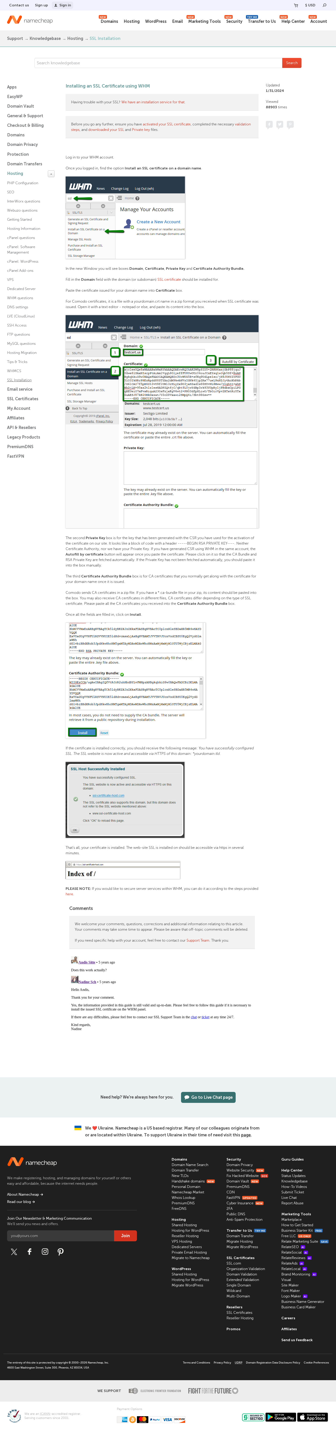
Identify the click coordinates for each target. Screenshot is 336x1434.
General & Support (25, 115)
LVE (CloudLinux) (21, 316)
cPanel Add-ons (20, 271)
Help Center (292, 21)
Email (177, 21)
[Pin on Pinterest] (290, 124)
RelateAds (292, 1263)
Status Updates (293, 1176)
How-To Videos (294, 1187)
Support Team (198, 940)
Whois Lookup (183, 1198)
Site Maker (290, 1285)
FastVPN (15, 456)
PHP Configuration (22, 183)
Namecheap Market (188, 1192)
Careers (288, 1318)
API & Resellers (21, 427)
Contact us (19, 5)
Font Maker (290, 1291)
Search (292, 63)
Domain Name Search (190, 1165)
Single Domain (239, 1285)
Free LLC (295, 1236)
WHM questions (20, 298)
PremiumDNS (20, 446)
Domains (109, 21)
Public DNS (236, 1214)
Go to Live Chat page (212, 1097)
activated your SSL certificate (167, 124)
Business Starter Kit (301, 1231)
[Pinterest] (60, 1252)
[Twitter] (14, 1252)
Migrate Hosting (240, 1241)
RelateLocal (293, 1269)
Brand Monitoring (298, 1274)
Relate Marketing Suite (304, 1241)
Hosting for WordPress (190, 1231)
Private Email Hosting (189, 1252)
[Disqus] (162, 1011)
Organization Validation (246, 1269)
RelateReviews (296, 1258)
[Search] (324, 5)
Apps (12, 87)
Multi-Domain (238, 1296)
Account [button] (318, 21)
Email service (19, 389)
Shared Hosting (184, 1225)
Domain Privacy (240, 1165)
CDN (231, 1192)
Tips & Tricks (17, 362)
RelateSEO (292, 1247)
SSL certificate (169, 280)
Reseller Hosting (185, 1236)
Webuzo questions (22, 210)
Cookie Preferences (316, 1362)
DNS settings (17, 307)
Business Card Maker (298, 1307)
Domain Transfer (185, 1170)
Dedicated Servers (187, 1247)
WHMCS (14, 371)
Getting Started (19, 220)
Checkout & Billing (25, 125)
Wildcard (234, 1291)
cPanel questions (21, 238)
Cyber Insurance (245, 1203)
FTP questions (18, 335)
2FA (230, 1209)
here (69, 894)
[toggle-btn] (51, 173)
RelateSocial (294, 1252)
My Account (18, 408)
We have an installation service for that (152, 102)
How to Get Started (297, 1225)
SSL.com (234, 1263)
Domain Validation (242, 1274)
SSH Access (17, 325)
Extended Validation (243, 1280)
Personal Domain (186, 1187)
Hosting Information (23, 229)
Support (15, 38)
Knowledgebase (45, 38)
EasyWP (15, 96)
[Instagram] (45, 1252)
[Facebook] (29, 1252)
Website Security (245, 1170)
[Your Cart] (296, 5)
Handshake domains (193, 1181)
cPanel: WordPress (22, 262)
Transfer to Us (261, 21)
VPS (10, 280)
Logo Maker (294, 1296)
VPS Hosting (182, 1241)
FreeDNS (179, 1209)
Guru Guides (292, 1159)
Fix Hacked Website (247, 1176)
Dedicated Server (21, 289)
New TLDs (180, 1176)
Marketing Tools (204, 21)
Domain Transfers (24, 163)
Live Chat (289, 1198)
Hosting (132, 21)
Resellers (235, 1307)
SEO (10, 192)
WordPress (156, 21)
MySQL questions (21, 344)
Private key (141, 130)
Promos (233, 1329)
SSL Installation (105, 38)
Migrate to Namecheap (191, 1258)
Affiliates (15, 418)
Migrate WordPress (187, 1285)
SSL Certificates (22, 398)
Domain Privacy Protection (22, 149)
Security (233, 21)
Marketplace (291, 1220)
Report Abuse (292, 1203)
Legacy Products (23, 437)
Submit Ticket (292, 1192)
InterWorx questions (23, 201)
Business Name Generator (302, 1302)
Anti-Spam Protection (244, 1220)
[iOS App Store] (312, 1417)
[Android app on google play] (280, 1417)
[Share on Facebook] (269, 124)
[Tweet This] (279, 124)
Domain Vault (20, 106)
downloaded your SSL (106, 130)
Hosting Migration (22, 353)
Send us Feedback (297, 1340)
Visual (286, 1280)
